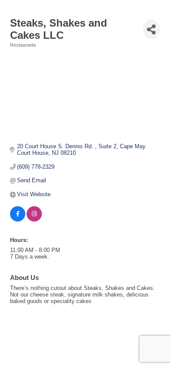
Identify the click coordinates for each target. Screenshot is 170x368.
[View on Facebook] (17, 219)
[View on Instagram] (34, 219)
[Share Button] (151, 29)
